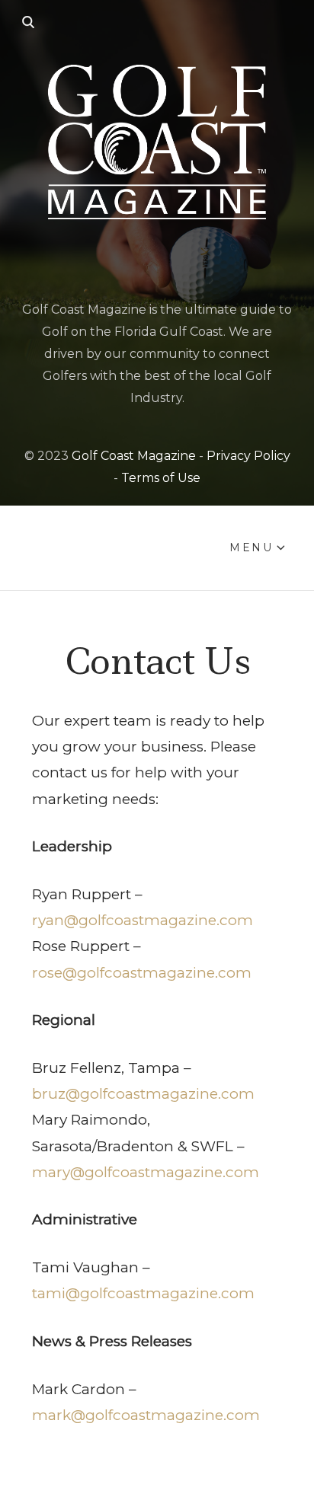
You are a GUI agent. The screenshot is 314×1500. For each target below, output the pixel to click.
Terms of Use (160, 478)
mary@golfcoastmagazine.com (145, 1172)
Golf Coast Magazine (134, 455)
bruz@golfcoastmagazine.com (143, 1094)
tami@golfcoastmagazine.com (143, 1293)
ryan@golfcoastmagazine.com (142, 920)
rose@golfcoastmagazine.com (142, 972)
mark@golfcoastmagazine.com (146, 1415)
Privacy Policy (248, 455)
